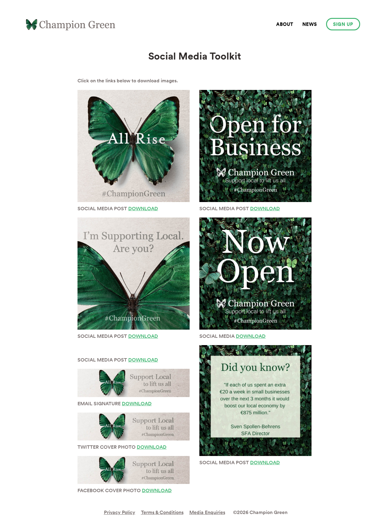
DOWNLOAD (143, 208)
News (309, 24)
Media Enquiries (207, 512)
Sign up (343, 24)
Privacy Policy (119, 512)
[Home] (70, 25)
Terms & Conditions (162, 512)
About (284, 24)
